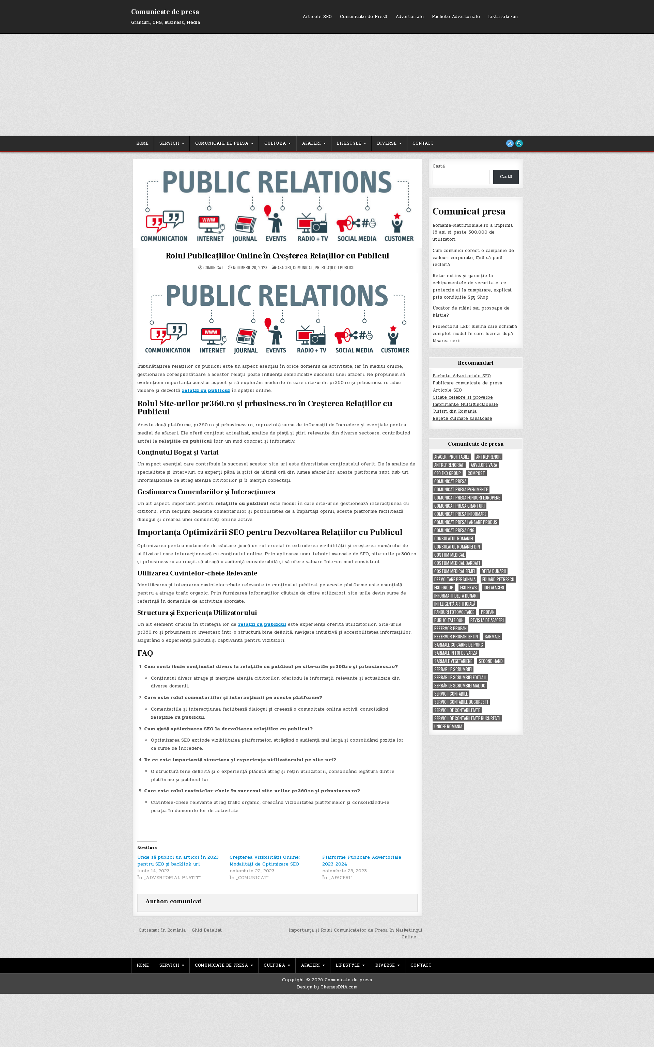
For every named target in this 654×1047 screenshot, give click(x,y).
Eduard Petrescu (498, 579)
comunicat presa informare (460, 514)
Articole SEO (317, 16)
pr (317, 267)
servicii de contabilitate (457, 710)
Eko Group (443, 587)
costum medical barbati (457, 563)
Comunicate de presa (165, 11)
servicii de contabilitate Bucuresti (467, 718)
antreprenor (488, 457)
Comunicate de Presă (363, 16)
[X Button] (510, 143)
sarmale (492, 636)
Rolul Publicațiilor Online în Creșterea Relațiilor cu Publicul (278, 256)
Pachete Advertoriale (456, 16)
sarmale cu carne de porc (458, 644)
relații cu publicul (339, 267)
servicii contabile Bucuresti (461, 702)
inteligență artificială (454, 604)
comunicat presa (450, 481)
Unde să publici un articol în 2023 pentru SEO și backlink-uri (178, 861)
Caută (439, 166)
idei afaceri (494, 587)
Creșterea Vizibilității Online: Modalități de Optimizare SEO (265, 861)
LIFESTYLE (349, 143)
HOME (142, 143)
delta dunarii (494, 571)
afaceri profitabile (451, 457)
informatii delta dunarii (456, 595)
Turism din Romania (455, 411)
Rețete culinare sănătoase (462, 418)
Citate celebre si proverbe (463, 397)
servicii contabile (451, 694)
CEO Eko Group (447, 473)
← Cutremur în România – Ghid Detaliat (177, 930)
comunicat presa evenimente (461, 489)
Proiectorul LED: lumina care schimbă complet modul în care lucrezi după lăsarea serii (475, 333)
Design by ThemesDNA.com (327, 987)
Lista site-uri (503, 16)
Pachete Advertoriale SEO (462, 375)
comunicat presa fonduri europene (467, 497)
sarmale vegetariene (453, 661)
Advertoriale (409, 16)
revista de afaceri (487, 620)
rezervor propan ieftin (456, 636)
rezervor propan (450, 628)
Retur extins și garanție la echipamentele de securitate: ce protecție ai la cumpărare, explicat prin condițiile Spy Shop (472, 286)
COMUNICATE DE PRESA (221, 143)
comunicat (213, 268)
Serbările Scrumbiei (453, 669)
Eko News (468, 587)
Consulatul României (453, 538)
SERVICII (169, 143)
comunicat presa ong (454, 530)
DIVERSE (386, 143)
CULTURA (275, 143)
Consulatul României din (457, 546)
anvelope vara (484, 465)
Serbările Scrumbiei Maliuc (459, 685)
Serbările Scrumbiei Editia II (460, 677)
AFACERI (311, 143)
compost (476, 473)
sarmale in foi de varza (455, 653)
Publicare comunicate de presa (467, 383)
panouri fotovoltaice (454, 612)
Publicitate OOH (449, 620)
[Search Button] (519, 143)
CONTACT (423, 143)
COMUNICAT (303, 267)
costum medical (449, 555)
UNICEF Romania (448, 726)
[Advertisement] (327, 84)
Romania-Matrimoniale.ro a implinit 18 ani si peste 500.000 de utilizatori (473, 232)
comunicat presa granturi (459, 506)
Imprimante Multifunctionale (465, 404)
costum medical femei (454, 571)
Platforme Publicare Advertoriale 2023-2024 (361, 861)
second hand (491, 661)
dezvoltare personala (455, 579)
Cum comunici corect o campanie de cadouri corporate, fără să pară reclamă (473, 257)
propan (488, 612)
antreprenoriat (449, 465)
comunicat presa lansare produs (465, 522)
